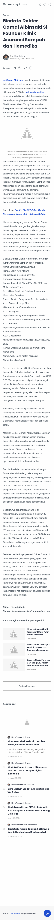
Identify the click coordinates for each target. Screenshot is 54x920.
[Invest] (27, 737)
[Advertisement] (27, 873)
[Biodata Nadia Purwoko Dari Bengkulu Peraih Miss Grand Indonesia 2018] (14, 665)
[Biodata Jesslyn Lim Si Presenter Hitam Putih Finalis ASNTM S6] (14, 634)
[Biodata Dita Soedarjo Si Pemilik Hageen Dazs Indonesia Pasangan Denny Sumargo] (14, 649)
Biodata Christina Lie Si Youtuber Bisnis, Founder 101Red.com (26, 743)
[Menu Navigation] (4, 4)
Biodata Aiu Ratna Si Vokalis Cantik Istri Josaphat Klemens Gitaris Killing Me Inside (29, 810)
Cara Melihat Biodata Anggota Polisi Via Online (28, 790)
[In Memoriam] (31, 824)
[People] (28, 803)
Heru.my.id (14, 4)
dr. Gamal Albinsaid (13, 80)
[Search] (44, 4)
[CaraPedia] (29, 784)
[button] (39, 4)
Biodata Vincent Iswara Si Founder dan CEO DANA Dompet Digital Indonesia (27, 770)
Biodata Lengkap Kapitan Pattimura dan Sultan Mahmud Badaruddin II (28, 830)
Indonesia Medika (35, 92)
